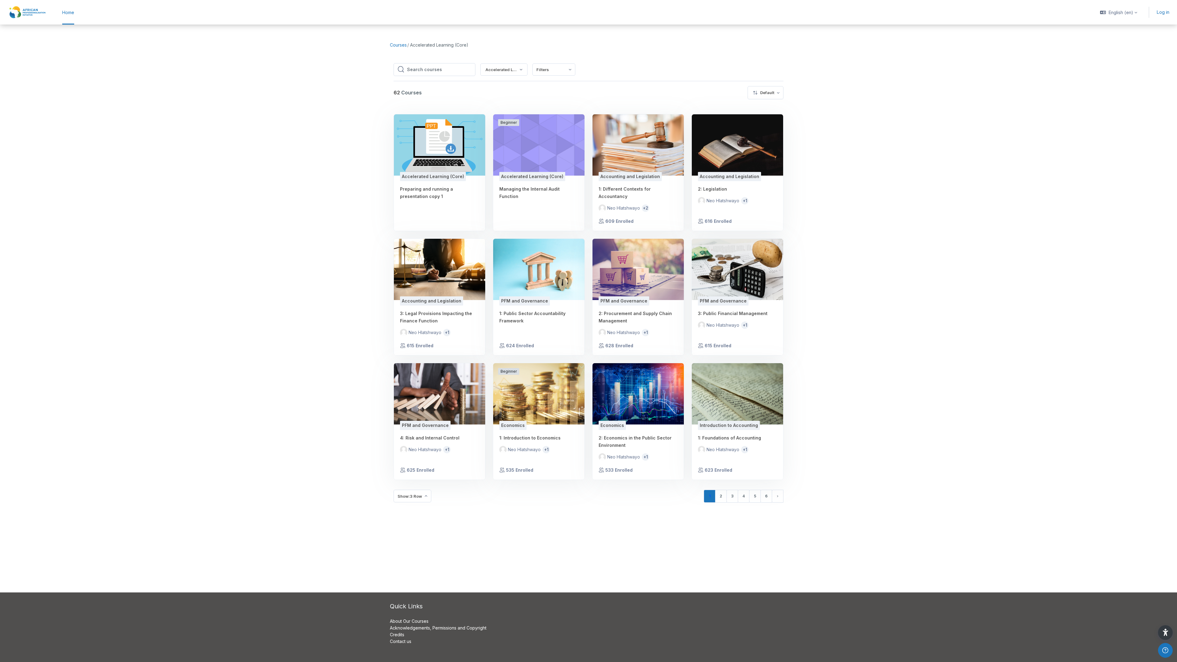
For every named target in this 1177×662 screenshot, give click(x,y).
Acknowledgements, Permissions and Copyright (438, 627)
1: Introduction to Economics (530, 437)
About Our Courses (409, 621)
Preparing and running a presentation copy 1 (426, 192)
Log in (1162, 12)
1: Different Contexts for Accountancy (625, 192)
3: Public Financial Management (733, 313)
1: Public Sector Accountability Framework (532, 317)
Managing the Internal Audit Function (529, 192)
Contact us (400, 641)
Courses (398, 45)
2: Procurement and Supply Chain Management (635, 317)
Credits (397, 634)
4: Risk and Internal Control (429, 437)
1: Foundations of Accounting (729, 437)
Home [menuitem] (68, 12)
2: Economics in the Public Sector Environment (635, 441)
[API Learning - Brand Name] (27, 12)
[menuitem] (553, 69)
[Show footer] (1165, 650)
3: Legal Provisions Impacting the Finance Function (436, 317)
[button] (1118, 12)
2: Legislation (712, 189)
